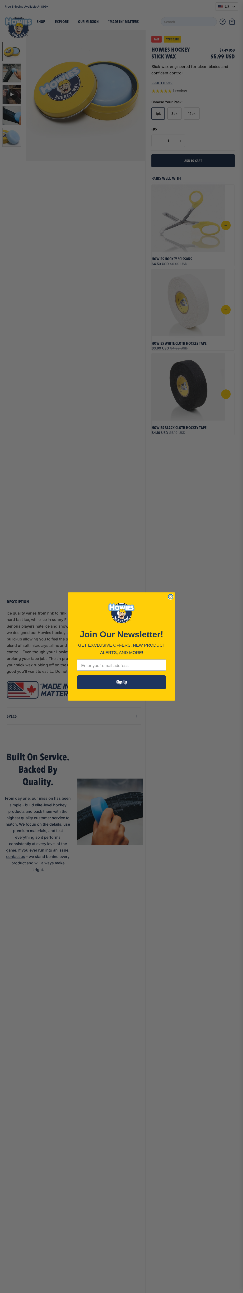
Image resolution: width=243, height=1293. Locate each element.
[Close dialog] (170, 596)
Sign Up (121, 682)
